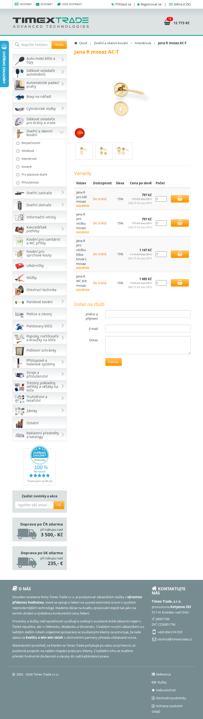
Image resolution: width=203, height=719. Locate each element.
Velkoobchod (166, 690)
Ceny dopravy (72, 4)
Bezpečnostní (31, 143)
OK (59, 505)
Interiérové (29, 159)
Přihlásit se (123, 4)
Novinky (26, 4)
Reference (163, 674)
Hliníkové (28, 151)
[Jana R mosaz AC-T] (132, 100)
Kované (27, 167)
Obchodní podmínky (171, 698)
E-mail (93, 328)
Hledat (59, 44)
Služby (162, 682)
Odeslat (113, 362)
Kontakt (47, 4)
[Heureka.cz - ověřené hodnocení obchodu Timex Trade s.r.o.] (39, 466)
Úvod (83, 43)
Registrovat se (151, 4)
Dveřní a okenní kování (111, 43)
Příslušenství (30, 182)
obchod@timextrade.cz (174, 639)
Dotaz (93, 340)
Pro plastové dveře (34, 174)
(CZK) (182, 4)
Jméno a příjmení (92, 316)
